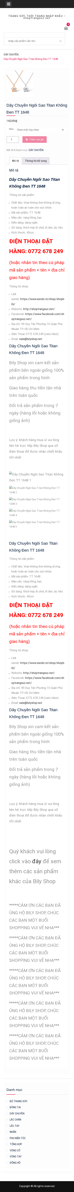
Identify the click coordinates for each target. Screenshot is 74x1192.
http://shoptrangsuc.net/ (39, 309)
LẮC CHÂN (15, 1119)
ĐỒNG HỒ (15, 1162)
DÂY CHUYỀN (11, 54)
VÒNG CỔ (15, 1150)
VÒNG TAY (16, 1156)
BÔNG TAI (15, 1107)
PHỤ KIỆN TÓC (18, 1138)
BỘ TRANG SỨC (18, 1101)
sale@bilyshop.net (30, 339)
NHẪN (13, 1131)
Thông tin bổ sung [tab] (36, 160)
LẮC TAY (14, 1125)
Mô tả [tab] (15, 160)
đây (36, 861)
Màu (11, 129)
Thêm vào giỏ (36, 139)
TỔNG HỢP (16, 1144)
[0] (66, 28)
